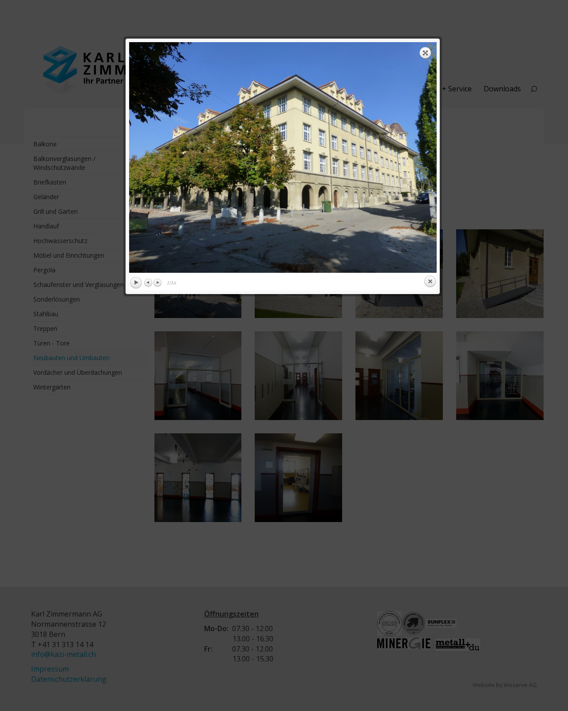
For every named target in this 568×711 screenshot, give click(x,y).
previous (204, 157)
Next (157, 282)
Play (135, 283)
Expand (425, 53)
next (361, 157)
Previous (148, 282)
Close (430, 281)
